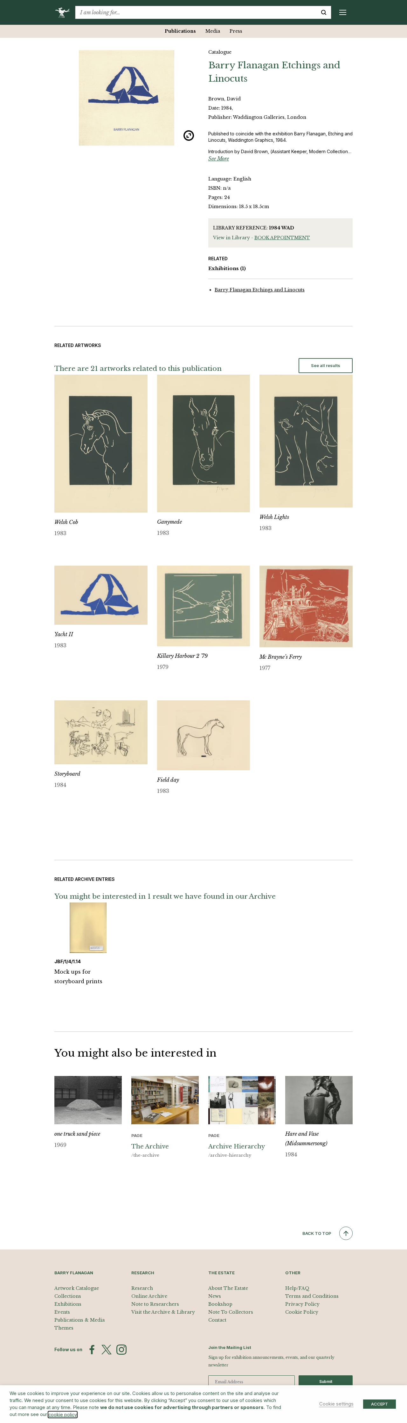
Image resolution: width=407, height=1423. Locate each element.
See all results (325, 365)
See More (218, 158)
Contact (217, 1320)
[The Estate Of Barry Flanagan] (64, 12)
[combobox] (195, 12)
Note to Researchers (155, 1304)
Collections (67, 1296)
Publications (180, 31)
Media (212, 31)
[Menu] (342, 12)
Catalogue (219, 52)
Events (62, 1312)
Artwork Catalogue (76, 1288)
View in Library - (261, 238)
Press (236, 31)
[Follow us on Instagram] (121, 1350)
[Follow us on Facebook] (92, 1349)
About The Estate (228, 1288)
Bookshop (220, 1304)
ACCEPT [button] (379, 1403)
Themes (63, 1328)
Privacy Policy (302, 1304)
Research (142, 1288)
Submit (325, 1381)
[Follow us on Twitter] (106, 1349)
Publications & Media (79, 1320)
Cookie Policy (301, 1312)
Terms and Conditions (312, 1296)
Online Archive (149, 1296)
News (214, 1296)
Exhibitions (227, 268)
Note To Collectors (230, 1312)
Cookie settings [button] (336, 1404)
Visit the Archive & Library (163, 1312)
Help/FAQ (297, 1288)
